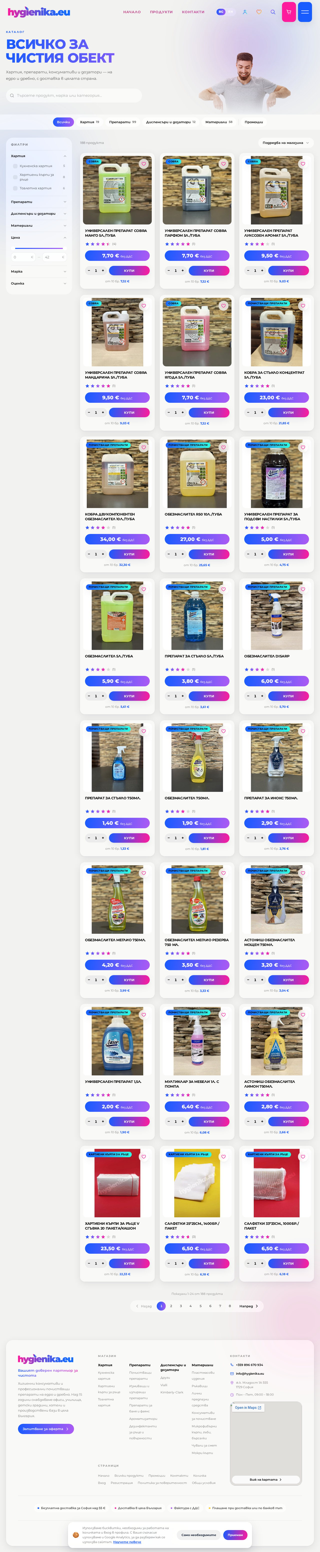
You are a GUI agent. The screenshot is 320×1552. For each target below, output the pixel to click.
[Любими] (259, 12)
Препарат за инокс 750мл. (271, 798)
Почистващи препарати (267, 303)
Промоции (254, 122)
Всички (63, 122)
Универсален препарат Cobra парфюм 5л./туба (196, 233)
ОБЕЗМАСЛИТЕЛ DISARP (266, 656)
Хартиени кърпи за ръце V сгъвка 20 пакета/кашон (112, 1226)
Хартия (89, 122)
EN (230, 11)
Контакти (179, 1475)
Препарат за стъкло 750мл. (112, 798)
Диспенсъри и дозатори (171, 122)
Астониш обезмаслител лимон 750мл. (269, 1084)
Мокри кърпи (202, 1453)
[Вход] (245, 12)
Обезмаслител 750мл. (187, 798)
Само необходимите (199, 1535)
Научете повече (127, 1542)
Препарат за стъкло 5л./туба (194, 656)
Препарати (122, 122)
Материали (219, 122)
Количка (199, 1475)
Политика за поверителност (162, 1483)
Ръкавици (200, 1386)
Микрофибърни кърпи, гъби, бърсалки (204, 1432)
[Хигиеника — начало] (52, 1359)
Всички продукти (129, 1475)
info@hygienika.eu (250, 1373)
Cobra (94, 161)
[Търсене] (273, 12)
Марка (16, 271)
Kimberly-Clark (171, 1392)
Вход (102, 1483)
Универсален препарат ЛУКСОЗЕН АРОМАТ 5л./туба (271, 233)
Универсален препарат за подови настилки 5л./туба (272, 516)
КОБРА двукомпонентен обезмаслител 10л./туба (110, 516)
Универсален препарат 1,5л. (113, 1081)
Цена (15, 237)
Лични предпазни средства (200, 1399)
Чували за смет (204, 1445)
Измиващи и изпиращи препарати (139, 1392)
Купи (129, 271)
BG (221, 11)
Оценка (17, 283)
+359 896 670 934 (249, 1365)
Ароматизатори (143, 1419)
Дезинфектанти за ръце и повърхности (143, 1432)
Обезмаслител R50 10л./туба (193, 514)
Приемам (235, 1535)
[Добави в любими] (144, 164)
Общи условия (204, 1483)
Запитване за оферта (43, 1429)
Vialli (163, 1385)
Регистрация (122, 1483)
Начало (104, 1475)
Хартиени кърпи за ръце (109, 1154)
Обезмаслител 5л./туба (109, 656)
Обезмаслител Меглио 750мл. (115, 939)
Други (165, 1377)
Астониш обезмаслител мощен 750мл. (269, 942)
